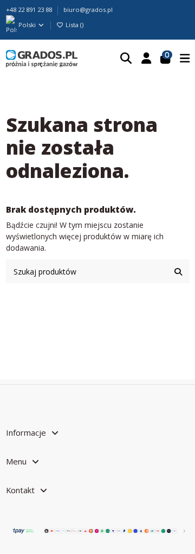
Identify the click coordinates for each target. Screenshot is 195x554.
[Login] (146, 58)
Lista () (73, 25)
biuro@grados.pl (88, 9)
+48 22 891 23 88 (30, 9)
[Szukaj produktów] (178, 271)
